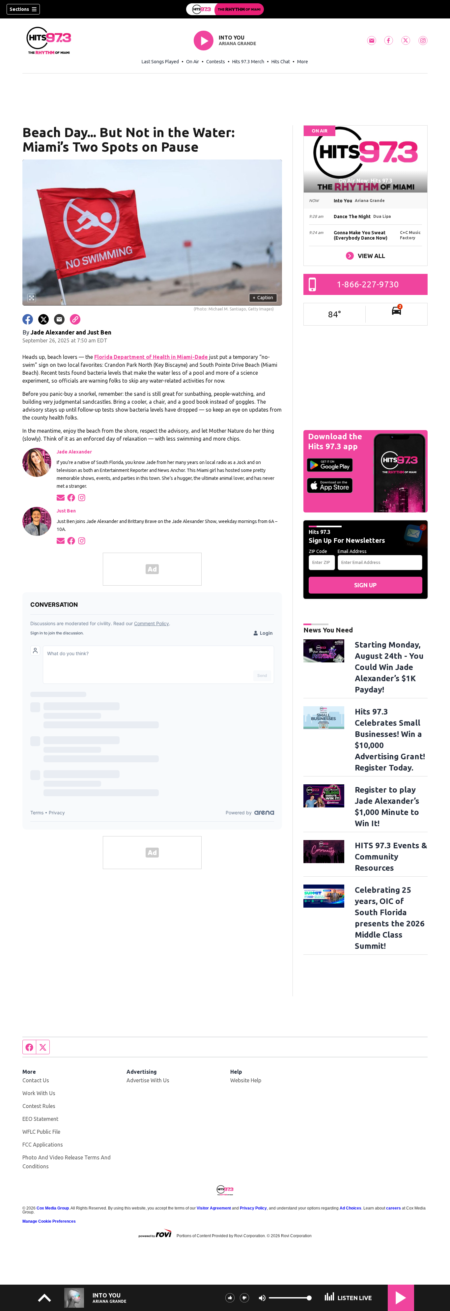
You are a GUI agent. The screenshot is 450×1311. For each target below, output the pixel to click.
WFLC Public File (41, 1132)
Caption (263, 297)
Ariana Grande (237, 43)
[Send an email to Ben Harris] (61, 540)
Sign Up (365, 585)
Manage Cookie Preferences (49, 1221)
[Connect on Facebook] (71, 497)
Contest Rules (38, 1106)
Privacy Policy (253, 1208)
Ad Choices (350, 1208)
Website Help (245, 1080)
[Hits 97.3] (225, 9)
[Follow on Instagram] (82, 497)
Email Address (352, 551)
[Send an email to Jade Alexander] (61, 497)
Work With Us (38, 1093)
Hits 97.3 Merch (248, 61)
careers (393, 1208)
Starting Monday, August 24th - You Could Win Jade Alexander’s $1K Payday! (389, 667)
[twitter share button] (43, 319)
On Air (192, 61)
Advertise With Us (148, 1080)
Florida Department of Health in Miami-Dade (151, 357)
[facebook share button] (27, 319)
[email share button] (59, 319)
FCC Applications (42, 1145)
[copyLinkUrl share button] (75, 319)
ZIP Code (318, 551)
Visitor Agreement (214, 1208)
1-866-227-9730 (368, 284)
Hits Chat (280, 61)
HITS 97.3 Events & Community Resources (391, 856)
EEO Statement (40, 1119)
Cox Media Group (53, 1208)
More (302, 61)
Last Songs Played (160, 61)
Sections (19, 9)
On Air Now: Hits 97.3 (365, 181)
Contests (215, 61)
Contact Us (35, 1080)
